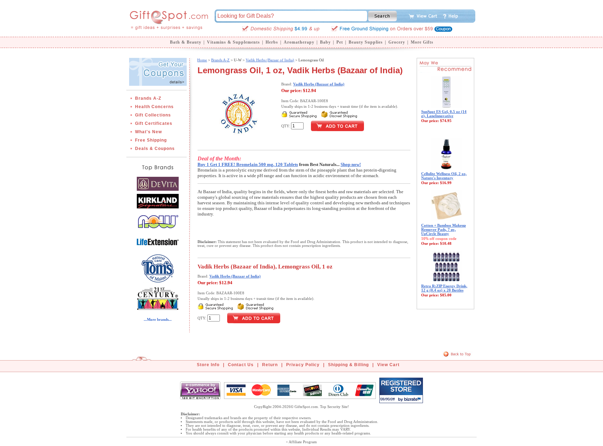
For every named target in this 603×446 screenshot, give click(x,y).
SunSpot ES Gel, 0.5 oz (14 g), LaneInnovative (444, 113)
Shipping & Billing (348, 364)
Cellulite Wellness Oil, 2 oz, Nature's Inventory (444, 176)
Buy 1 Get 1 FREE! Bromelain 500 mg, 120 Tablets (248, 164)
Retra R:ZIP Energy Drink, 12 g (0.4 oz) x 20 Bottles (444, 288)
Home (202, 60)
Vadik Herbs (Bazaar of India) (270, 60)
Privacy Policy (303, 364)
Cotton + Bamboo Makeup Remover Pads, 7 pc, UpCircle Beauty (443, 229)
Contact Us (241, 364)
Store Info (208, 364)
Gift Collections (153, 115)
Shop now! (351, 164)
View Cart (388, 364)
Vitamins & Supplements (233, 42)
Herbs (272, 42)
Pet (339, 42)
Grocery (396, 42)
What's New (148, 131)
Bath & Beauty (185, 42)
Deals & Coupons (155, 148)
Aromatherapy (299, 42)
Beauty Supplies (366, 42)
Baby (325, 42)
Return (270, 364)
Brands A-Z (148, 98)
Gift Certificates (153, 123)
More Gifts (422, 42)
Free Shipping (151, 140)
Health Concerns (154, 106)
